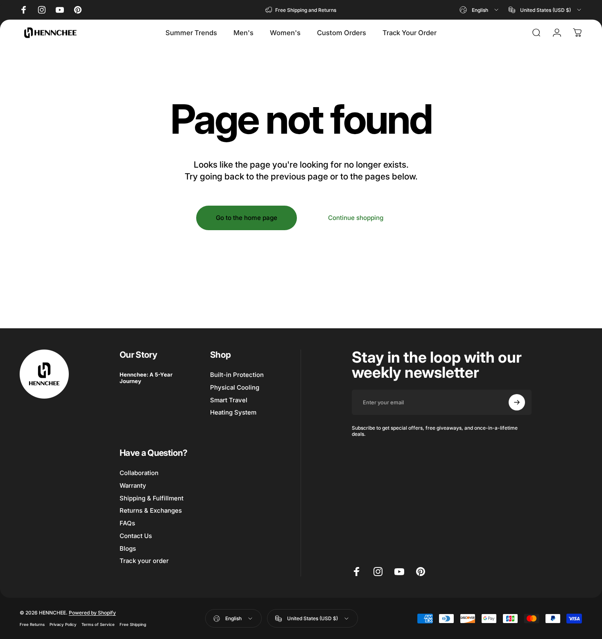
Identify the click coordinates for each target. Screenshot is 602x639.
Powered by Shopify (92, 613)
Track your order (144, 561)
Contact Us (136, 536)
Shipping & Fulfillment (151, 498)
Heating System (233, 412)
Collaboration (139, 473)
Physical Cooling (234, 387)
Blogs (128, 548)
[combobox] (479, 10)
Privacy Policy (63, 625)
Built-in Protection (237, 375)
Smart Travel (228, 400)
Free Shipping (133, 625)
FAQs (127, 523)
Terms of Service (98, 625)
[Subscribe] (517, 402)
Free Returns (32, 625)
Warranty (133, 485)
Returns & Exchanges (151, 510)
